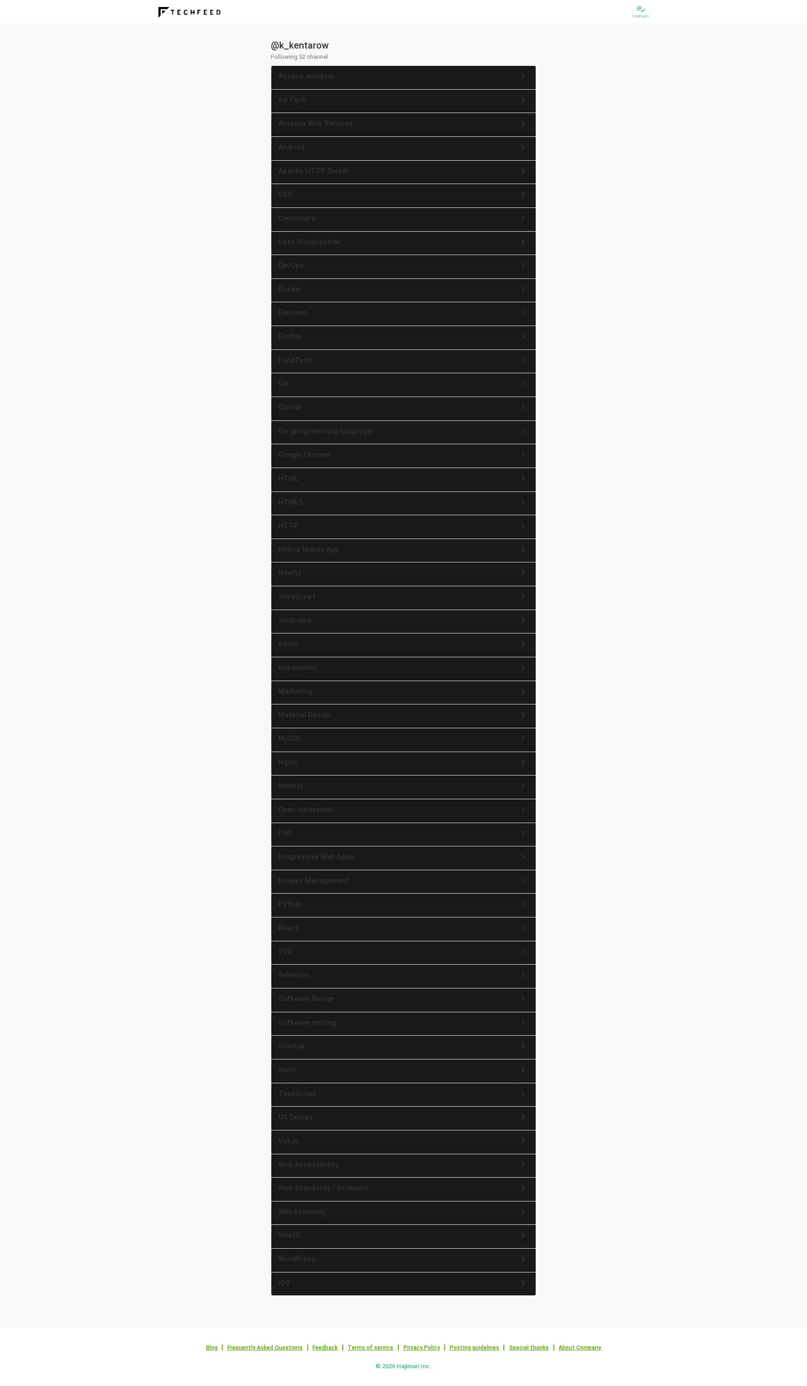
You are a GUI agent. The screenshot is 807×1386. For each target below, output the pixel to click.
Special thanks (529, 1347)
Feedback (325, 1347)
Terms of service (370, 1347)
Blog (212, 1347)
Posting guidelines (474, 1347)
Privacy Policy (422, 1347)
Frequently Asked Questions (265, 1347)
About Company (580, 1347)
